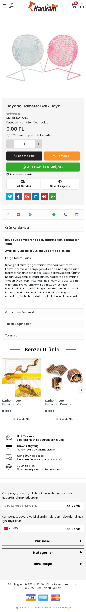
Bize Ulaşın (43, 564)
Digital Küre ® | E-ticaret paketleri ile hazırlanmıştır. (43, 607)
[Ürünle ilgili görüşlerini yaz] (31, 214)
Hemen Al (63, 156)
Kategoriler (43, 552)
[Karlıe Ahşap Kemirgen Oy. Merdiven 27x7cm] (21, 377)
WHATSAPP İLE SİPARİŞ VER (45, 167)
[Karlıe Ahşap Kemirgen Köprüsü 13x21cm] (64, 377)
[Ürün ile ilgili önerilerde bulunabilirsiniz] (77, 214)
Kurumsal (43, 541)
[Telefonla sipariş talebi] (66, 214)
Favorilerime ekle (21, 174)
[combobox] (6, 528)
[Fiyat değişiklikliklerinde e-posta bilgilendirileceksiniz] (55, 214)
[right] (81, 390)
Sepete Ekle (26, 156)
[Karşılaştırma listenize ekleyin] (43, 214)
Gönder (76, 506)
